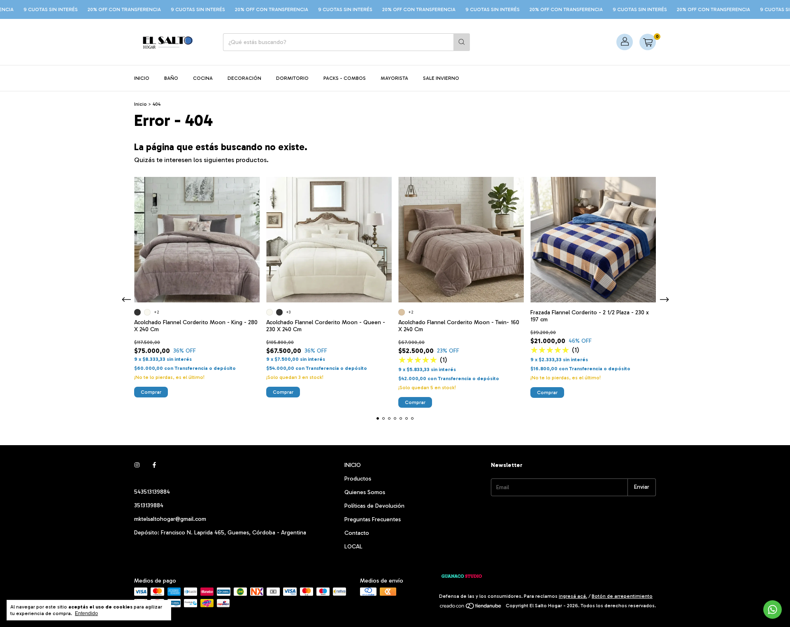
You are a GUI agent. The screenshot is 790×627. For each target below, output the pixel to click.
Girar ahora (484, 369)
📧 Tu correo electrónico (453, 317)
